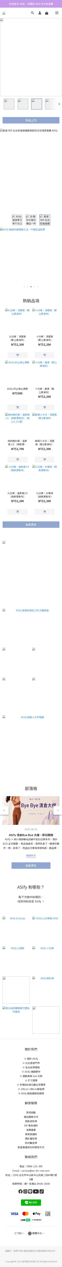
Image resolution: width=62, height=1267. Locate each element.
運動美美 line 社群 (32, 1076)
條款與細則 (31, 1134)
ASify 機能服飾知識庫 (32, 1093)
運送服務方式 (31, 1117)
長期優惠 (31, 1130)
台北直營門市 (32, 1063)
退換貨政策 (31, 1121)
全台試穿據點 (32, 1067)
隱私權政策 (31, 1138)
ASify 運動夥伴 (32, 1071)
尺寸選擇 (32, 1080)
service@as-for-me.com (36, 1170)
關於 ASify (32, 1058)
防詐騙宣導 (31, 1143)
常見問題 (31, 1112)
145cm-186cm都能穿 (32, 1089)
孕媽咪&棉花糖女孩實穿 (32, 1084)
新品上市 (31, 120)
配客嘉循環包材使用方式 (31, 1147)
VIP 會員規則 (31, 1125)
